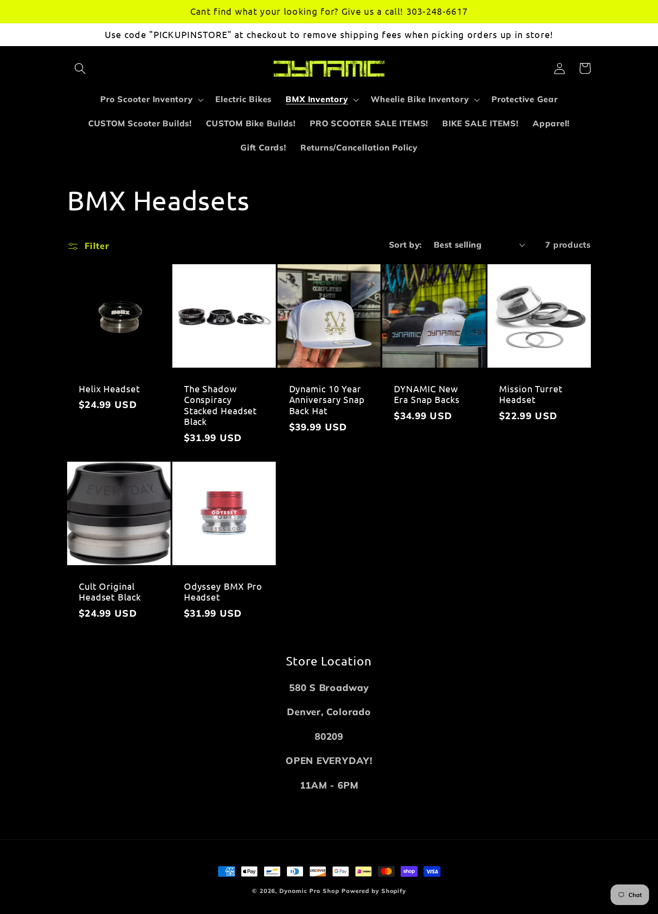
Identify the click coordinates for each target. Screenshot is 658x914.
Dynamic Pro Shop (309, 890)
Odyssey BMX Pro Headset (223, 592)
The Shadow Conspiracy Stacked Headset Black (220, 405)
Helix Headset (109, 388)
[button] (80, 68)
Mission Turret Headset (531, 394)
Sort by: (405, 245)
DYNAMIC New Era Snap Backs (427, 394)
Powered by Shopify (374, 890)
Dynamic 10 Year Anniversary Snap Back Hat (327, 399)
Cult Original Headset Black (110, 592)
